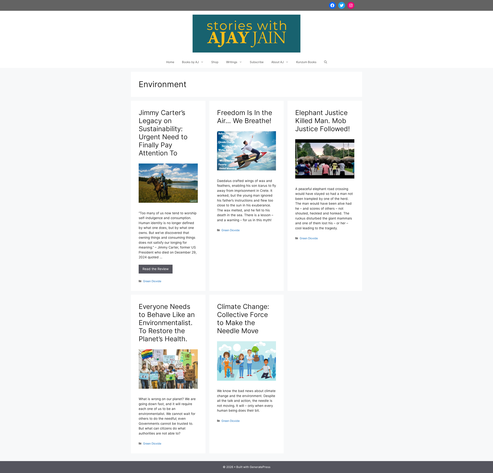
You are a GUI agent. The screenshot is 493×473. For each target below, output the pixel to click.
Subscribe (257, 62)
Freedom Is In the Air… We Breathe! (244, 116)
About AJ (277, 62)
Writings (231, 62)
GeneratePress (260, 467)
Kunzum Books (306, 62)
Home (170, 62)
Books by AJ (190, 62)
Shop (214, 62)
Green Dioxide (152, 281)
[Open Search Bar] (325, 62)
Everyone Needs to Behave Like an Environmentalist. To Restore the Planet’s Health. (167, 322)
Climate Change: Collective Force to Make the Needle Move (243, 318)
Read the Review (156, 269)
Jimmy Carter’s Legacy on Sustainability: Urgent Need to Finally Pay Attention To (163, 132)
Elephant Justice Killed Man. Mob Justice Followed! (322, 120)
